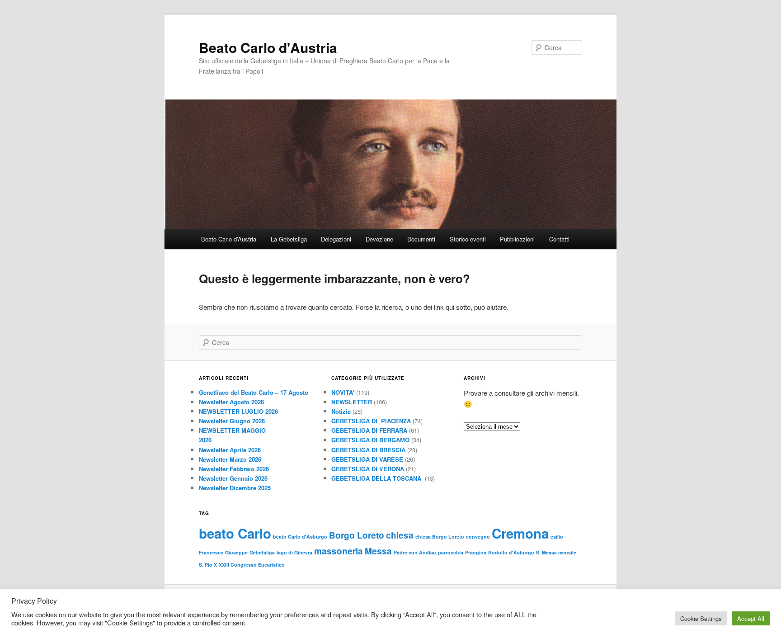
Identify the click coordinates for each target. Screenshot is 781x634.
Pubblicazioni (517, 239)
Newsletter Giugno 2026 (232, 420)
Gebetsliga (262, 552)
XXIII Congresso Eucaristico (252, 564)
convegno (478, 536)
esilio (556, 536)
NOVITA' (342, 392)
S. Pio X (208, 564)
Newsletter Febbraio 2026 (234, 468)
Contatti (559, 239)
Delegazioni (336, 239)
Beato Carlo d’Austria (228, 239)
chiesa (400, 535)
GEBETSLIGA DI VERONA (367, 468)
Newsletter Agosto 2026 (231, 401)
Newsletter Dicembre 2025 (235, 487)
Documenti (421, 239)
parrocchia (450, 552)
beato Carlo (235, 533)
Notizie (341, 411)
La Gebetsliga (289, 239)
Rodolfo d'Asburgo (511, 552)
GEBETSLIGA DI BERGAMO (370, 439)
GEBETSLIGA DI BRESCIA (368, 449)
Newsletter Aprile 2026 (230, 449)
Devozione (379, 239)
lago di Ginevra (294, 552)
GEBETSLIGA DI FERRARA (369, 430)
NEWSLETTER (351, 401)
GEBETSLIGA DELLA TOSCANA (377, 478)
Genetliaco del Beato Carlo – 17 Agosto (253, 392)
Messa (378, 551)
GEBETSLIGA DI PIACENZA (371, 420)
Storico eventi (468, 239)
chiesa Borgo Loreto (439, 536)
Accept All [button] (750, 618)
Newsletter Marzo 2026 (230, 459)
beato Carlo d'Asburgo (300, 536)
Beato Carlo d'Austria (268, 47)
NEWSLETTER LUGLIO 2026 (238, 411)
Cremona (520, 533)
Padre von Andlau (415, 552)
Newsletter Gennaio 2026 (233, 478)
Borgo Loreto (356, 535)
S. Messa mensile (556, 552)
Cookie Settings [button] (701, 618)
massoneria (338, 551)
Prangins (475, 552)
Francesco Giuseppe (223, 552)
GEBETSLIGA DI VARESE (367, 459)
